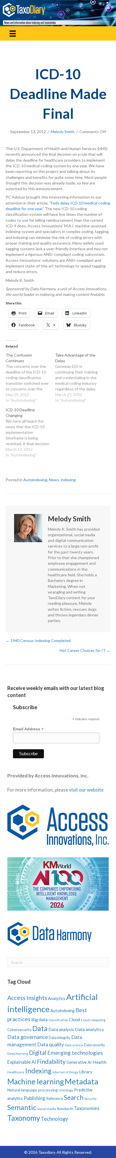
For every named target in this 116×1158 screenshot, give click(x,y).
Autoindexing (35, 479)
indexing (68, 479)
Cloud (74, 1019)
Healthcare (15, 1072)
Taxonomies (86, 1108)
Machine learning (35, 1081)
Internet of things (65, 1072)
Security (90, 1098)
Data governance (27, 1037)
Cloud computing (93, 1020)
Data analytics (89, 1029)
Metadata (81, 1081)
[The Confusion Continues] (30, 377)
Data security (94, 1045)
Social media (46, 1109)
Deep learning (17, 1053)
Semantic (21, 1107)
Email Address (28, 729)
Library (85, 1071)
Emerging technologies (75, 1052)
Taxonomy (23, 1117)
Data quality (50, 1044)
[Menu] (13, 33)
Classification (58, 1020)
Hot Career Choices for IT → (85, 650)
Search (73, 1097)
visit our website (86, 790)
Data (40, 1028)
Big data (39, 1019)
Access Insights (27, 997)
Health (99, 1062)
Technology (54, 1118)
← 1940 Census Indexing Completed (38, 640)
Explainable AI (21, 1062)
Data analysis (61, 1029)
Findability (51, 1061)
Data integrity (59, 1037)
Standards (65, 1108)
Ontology (66, 1090)
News (54, 479)
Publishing (34, 1098)
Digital (37, 1052)
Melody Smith (63, 131)
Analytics (56, 998)
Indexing (38, 1071)
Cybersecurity (19, 1029)
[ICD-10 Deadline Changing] (30, 432)
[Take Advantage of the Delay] (80, 377)
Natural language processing (32, 1089)
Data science (74, 1045)
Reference (54, 1098)
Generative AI (79, 1062)
